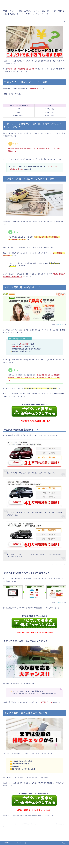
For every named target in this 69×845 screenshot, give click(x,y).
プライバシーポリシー (18, 842)
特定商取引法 (7, 842)
